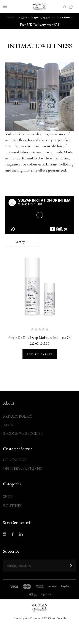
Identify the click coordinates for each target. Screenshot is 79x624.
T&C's (8, 425)
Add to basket (40, 354)
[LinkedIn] (21, 534)
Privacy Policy (17, 416)
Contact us (14, 460)
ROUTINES (12, 505)
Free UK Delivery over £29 (39, 24)
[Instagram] (4, 534)
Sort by (20, 242)
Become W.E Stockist (23, 433)
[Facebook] (13, 534)
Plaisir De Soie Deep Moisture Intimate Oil (39, 337)
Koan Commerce (32, 618)
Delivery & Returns (22, 468)
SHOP (8, 496)
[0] (71, 6)
